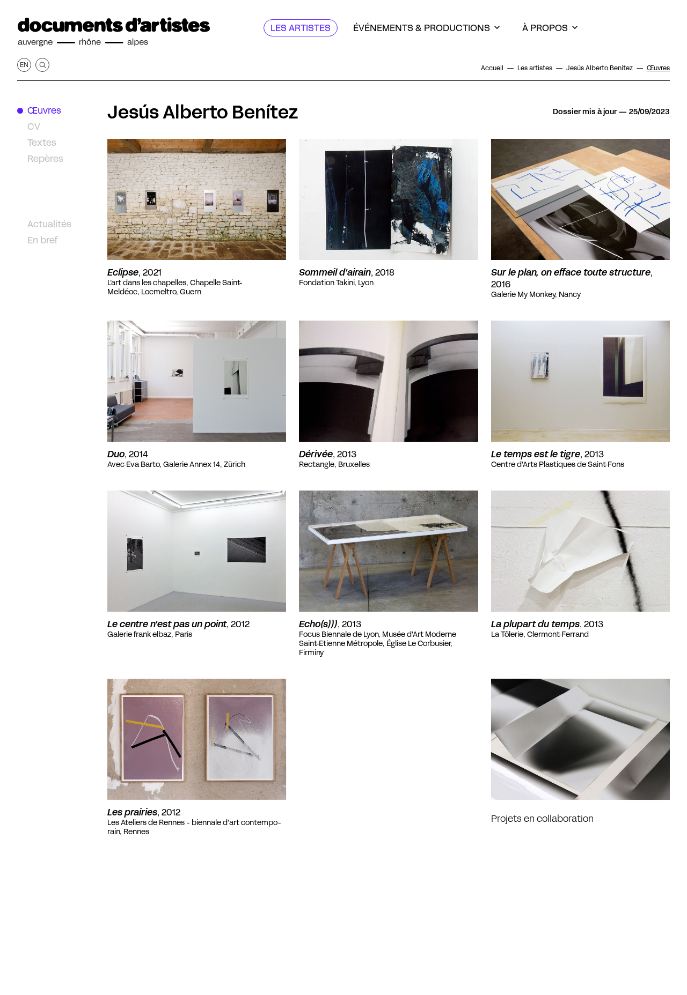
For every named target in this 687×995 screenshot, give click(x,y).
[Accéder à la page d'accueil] (113, 32)
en (24, 64)
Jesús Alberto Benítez (202, 112)
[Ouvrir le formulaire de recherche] (42, 65)
